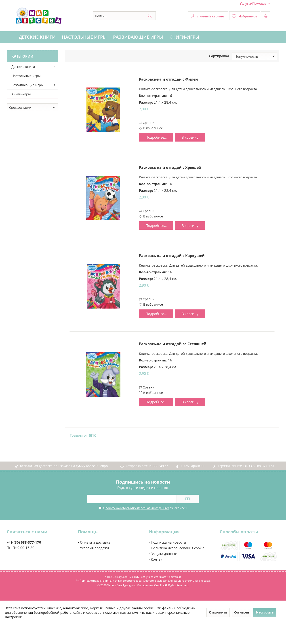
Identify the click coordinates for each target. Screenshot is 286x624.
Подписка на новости (168, 542)
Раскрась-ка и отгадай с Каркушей (172, 255)
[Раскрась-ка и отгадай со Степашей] (103, 374)
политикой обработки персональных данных (137, 508)
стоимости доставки (167, 577)
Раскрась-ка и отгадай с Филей (168, 79)
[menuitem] (253, 3)
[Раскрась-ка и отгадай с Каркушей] (103, 286)
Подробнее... (156, 137)
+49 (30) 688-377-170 (258, 466)
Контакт (157, 559)
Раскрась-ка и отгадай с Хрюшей (170, 167)
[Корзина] (265, 15)
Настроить (265, 612)
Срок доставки (20, 107)
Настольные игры (26, 75)
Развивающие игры (27, 85)
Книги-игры (21, 94)
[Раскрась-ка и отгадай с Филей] (103, 109)
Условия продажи (94, 548)
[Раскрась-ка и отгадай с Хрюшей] (103, 198)
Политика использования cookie (177, 548)
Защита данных (164, 553)
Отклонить (218, 612)
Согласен (241, 612)
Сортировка (219, 56)
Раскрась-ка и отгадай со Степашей (172, 344)
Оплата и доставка (95, 542)
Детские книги (23, 66)
